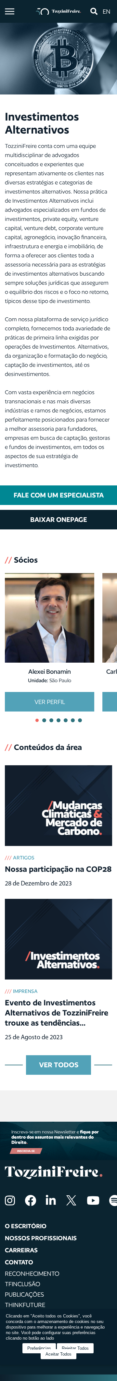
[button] (93, 11)
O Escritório (25, 1226)
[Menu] (10, 11)
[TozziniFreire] (58, 11)
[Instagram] (10, 1200)
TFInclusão (22, 1283)
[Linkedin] (51, 1200)
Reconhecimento (32, 1273)
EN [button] (106, 11)
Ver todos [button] (58, 1064)
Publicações (24, 1294)
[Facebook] (30, 1200)
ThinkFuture (25, 1304)
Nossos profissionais (41, 1238)
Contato (19, 1262)
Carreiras (21, 1250)
